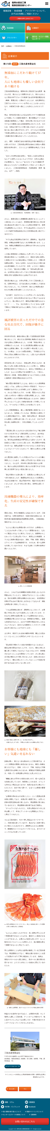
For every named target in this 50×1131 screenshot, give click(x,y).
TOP (2, 46)
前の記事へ (12, 1089)
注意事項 (33, 1115)
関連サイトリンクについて (35, 1112)
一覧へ (25, 1089)
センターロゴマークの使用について (14, 1115)
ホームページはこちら (11, 1066)
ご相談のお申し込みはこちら (25, 18)
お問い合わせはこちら (25, 1121)
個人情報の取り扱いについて (12, 1112)
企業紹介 (9, 46)
